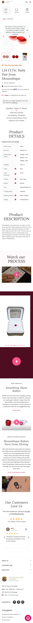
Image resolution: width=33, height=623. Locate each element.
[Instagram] (23, 602)
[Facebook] (18, 602)
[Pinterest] (14, 602)
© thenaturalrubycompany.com (11, 614)
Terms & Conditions (7, 617)
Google (27, 511)
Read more (16, 410)
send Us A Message (11, 592)
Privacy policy (6, 620)
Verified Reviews (18, 514)
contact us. (14, 102)
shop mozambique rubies (16, 472)
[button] (29, 36)
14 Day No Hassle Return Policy (13, 86)
